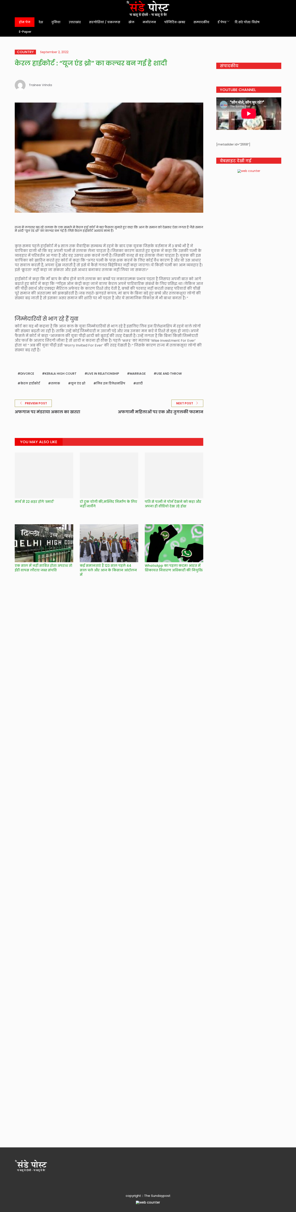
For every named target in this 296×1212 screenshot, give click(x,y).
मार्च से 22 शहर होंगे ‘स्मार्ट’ (34, 501)
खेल (131, 22)
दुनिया (55, 22)
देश (41, 22)
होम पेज (24, 22)
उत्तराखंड (75, 22)
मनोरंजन (149, 22)
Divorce (27, 373)
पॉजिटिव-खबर (174, 22)
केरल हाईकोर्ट (30, 383)
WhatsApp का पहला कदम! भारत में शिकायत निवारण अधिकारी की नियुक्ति (174, 567)
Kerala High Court (60, 373)
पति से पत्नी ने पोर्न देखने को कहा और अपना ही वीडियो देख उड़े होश (173, 503)
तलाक (55, 383)
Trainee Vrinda (40, 85)
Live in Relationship (103, 373)
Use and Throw (169, 373)
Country (25, 52)
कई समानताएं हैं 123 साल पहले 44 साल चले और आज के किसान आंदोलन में (108, 570)
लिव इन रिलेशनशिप (110, 383)
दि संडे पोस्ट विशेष (247, 22)
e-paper (25, 31)
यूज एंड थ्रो (78, 383)
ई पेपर (222, 22)
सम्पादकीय (201, 22)
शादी (139, 383)
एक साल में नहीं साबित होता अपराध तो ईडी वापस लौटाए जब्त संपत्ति (43, 567)
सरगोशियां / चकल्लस (104, 22)
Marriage (138, 373)
